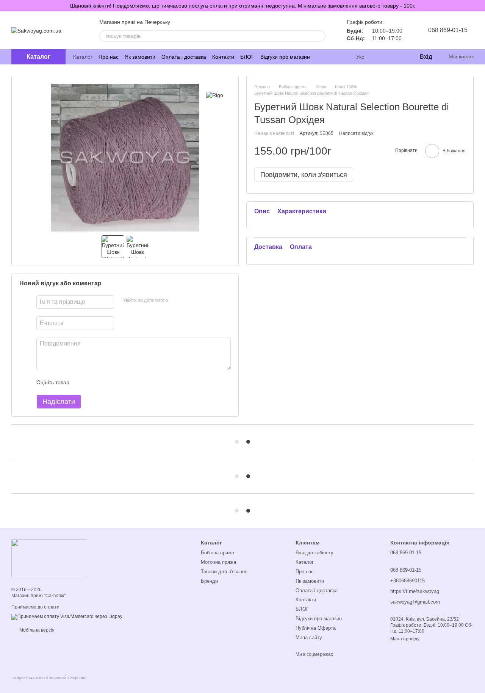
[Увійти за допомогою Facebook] (176, 300)
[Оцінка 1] (82, 382)
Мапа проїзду (404, 638)
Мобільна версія (36, 630)
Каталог (82, 57)
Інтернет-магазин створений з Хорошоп (49, 677)
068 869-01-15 (448, 30)
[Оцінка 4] (118, 382)
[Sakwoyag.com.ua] (49, 557)
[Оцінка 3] (106, 382)
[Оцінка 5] (130, 382)
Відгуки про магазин (285, 57)
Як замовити (140, 57)
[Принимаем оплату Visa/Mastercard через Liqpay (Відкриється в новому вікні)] (66, 616)
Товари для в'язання (224, 571)
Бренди (209, 581)
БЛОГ (247, 57)
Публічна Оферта (316, 628)
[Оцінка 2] (94, 382)
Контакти (223, 57)
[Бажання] (398, 57)
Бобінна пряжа (217, 552)
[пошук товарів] (319, 36)
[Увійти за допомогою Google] (188, 300)
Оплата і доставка (183, 57)
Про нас (109, 57)
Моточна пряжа (218, 562)
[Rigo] (214, 94)
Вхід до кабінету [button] (314, 552)
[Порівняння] (382, 57)
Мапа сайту (309, 637)
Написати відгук (356, 133)
